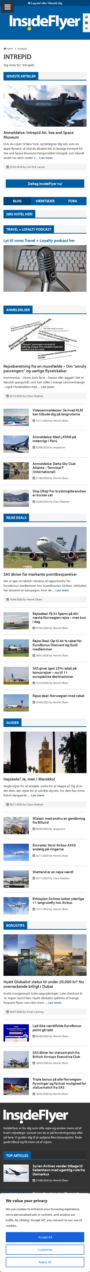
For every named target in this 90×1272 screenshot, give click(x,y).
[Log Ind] (86, 28)
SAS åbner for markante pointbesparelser (40, 574)
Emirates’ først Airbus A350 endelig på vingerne (54, 847)
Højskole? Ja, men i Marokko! (29, 779)
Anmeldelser (18, 309)
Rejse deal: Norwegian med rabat (58, 695)
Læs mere (46, 158)
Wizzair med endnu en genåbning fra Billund (59, 820)
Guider (12, 722)
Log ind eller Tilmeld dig (46, 3)
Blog (17, 201)
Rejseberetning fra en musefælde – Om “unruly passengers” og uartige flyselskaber (44, 368)
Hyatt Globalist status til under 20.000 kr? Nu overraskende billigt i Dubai (43, 984)
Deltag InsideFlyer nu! (45, 183)
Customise (45, 1250)
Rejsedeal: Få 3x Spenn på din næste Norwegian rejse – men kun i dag (59, 617)
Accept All (45, 1237)
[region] (45, 1232)
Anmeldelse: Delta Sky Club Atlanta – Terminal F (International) (54, 467)
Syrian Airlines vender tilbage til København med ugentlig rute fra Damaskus (59, 1170)
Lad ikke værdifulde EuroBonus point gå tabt (57, 1027)
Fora (72, 201)
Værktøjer (45, 201)
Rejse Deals (16, 517)
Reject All (45, 1262)
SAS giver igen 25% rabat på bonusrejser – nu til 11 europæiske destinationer (55, 672)
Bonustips (15, 925)
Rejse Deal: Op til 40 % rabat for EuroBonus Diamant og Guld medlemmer (57, 644)
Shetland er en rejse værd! (53, 872)
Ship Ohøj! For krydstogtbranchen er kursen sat (59, 493)
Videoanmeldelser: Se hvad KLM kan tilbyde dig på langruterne (58, 412)
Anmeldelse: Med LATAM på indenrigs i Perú (54, 439)
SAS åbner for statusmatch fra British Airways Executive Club (56, 1054)
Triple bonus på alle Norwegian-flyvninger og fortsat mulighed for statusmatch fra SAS (59, 1083)
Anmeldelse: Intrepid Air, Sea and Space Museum (38, 135)
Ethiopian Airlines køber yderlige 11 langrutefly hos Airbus (58, 900)
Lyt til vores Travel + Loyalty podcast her (39, 240)
